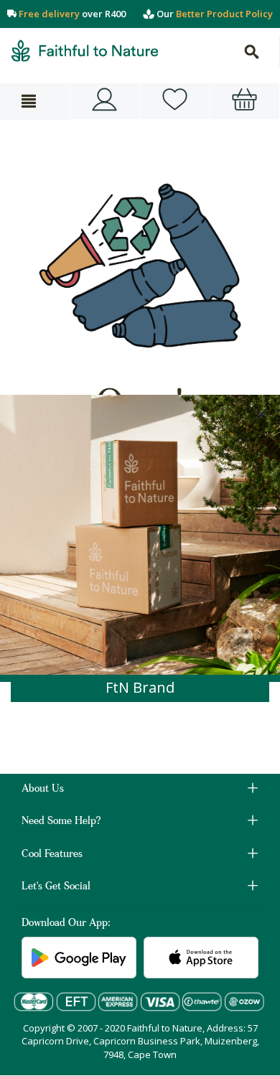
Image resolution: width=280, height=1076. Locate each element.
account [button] (105, 101)
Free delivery (49, 13)
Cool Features (52, 855)
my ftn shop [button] (175, 101)
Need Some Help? (61, 822)
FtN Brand (140, 687)
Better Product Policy (224, 13)
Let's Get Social (56, 887)
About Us (43, 790)
